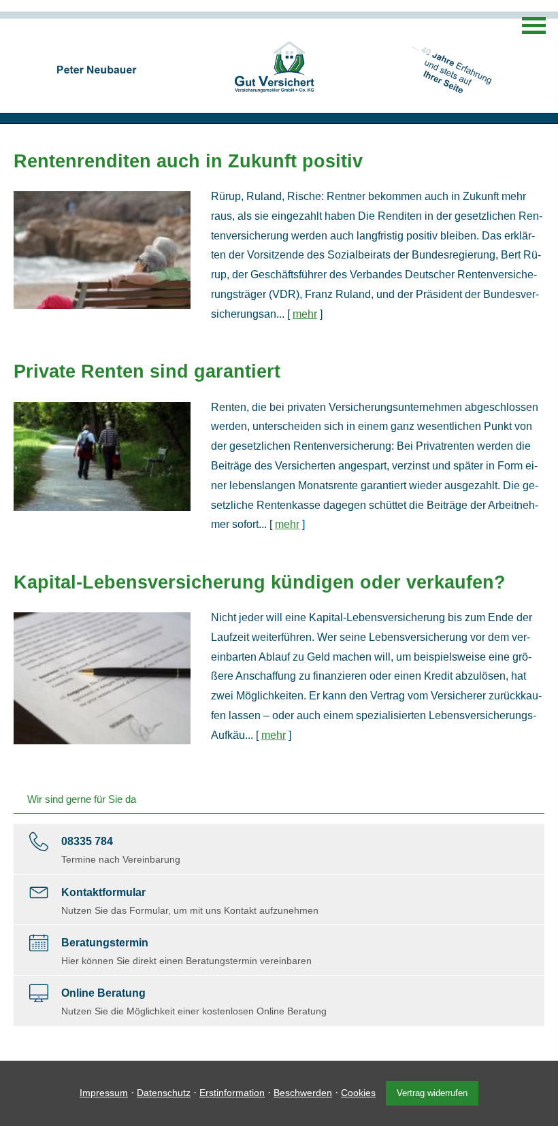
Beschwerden (303, 1092)
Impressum (104, 1092)
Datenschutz (164, 1092)
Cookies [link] (358, 1092)
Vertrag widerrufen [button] (432, 1093)
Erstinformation (232, 1092)
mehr (305, 314)
